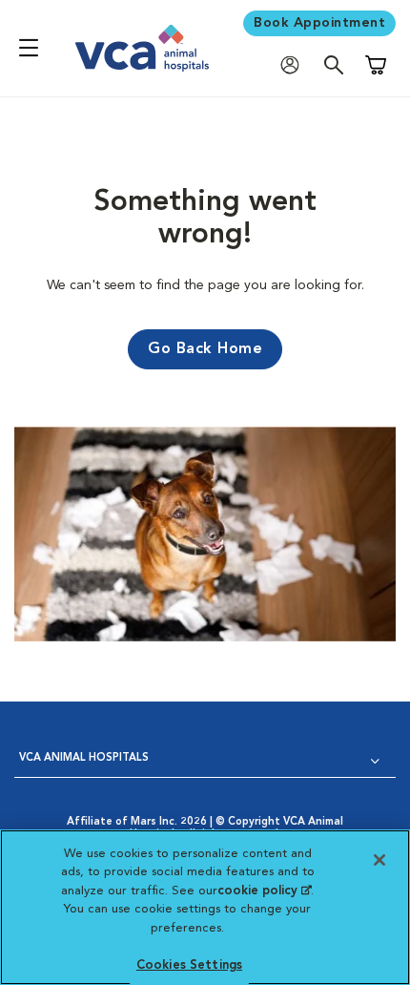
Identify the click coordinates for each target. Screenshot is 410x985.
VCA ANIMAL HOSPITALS (84, 758)
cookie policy (264, 891)
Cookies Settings (189, 965)
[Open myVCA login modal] (295, 64)
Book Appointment (319, 23)
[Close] (379, 860)
